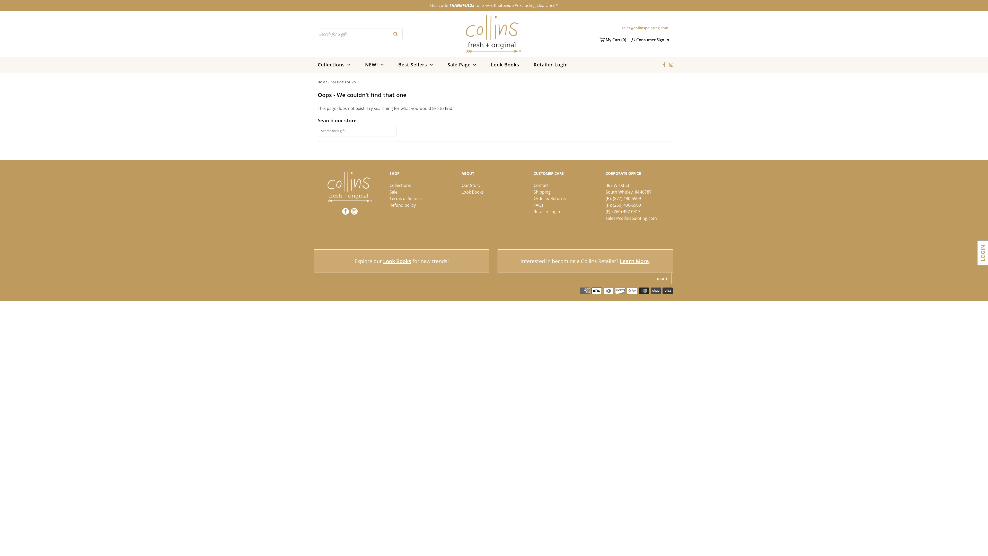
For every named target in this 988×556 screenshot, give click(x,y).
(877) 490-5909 (627, 198)
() (616, 39)
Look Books (505, 65)
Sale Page (459, 65)
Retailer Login (551, 65)
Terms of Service (406, 198)
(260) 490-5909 (627, 205)
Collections (331, 65)
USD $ (662, 278)
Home (322, 82)
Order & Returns (550, 198)
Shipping (542, 192)
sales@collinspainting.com (645, 27)
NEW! (371, 65)
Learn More (634, 261)
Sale (394, 192)
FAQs (538, 205)
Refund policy (403, 205)
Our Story (471, 185)
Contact (541, 185)
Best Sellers (412, 65)
